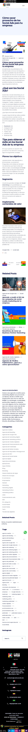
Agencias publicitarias (9, 327)
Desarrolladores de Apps (10, 473)
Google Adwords (16, 591)
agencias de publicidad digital (10, 577)
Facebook (7, 126)
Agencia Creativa (7, 430)
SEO (3, 499)
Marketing (5, 485)
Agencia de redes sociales (9, 563)
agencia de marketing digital (11, 437)
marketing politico (7, 492)
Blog (20, 327)
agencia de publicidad (8, 561)
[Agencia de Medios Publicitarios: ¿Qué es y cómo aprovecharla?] (14, 345)
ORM (3, 495)
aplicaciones (6, 463)
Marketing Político (8, 490)
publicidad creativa (17, 613)
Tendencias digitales (8, 329)
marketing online (6, 596)
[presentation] (3, 667)
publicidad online (6, 615)
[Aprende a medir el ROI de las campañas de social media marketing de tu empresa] (14, 284)
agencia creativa (6, 533)
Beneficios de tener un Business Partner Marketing (13, 332)
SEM (15, 617)
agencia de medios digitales (9, 554)
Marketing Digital (7, 487)
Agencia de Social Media (9, 456)
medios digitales (6, 603)
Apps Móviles (6, 466)
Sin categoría (6, 502)
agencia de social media (8, 568)
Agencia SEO (5, 582)
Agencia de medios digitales (10, 357)
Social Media (6, 504)
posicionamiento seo (7, 608)
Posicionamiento (6, 606)
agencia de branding (7, 535)
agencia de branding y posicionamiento (8, 539)
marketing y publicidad (8, 601)
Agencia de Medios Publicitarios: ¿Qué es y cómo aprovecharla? (12, 362)
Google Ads (5, 249)
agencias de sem (6, 580)
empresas (5, 591)
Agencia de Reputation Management (13, 451)
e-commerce (16, 589)
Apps (14, 582)
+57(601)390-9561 (11, 2)
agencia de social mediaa (9, 570)
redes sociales (6, 617)
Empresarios (6, 480)
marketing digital (16, 594)
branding (4, 584)
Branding (5, 471)
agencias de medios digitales (10, 575)
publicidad (5, 613)
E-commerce (6, 478)
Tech (3, 509)
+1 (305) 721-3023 (11, 0)
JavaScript (5, 594)
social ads (16, 249)
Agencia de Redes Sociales (10, 449)
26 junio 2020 (8, 56)
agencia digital (6, 458)
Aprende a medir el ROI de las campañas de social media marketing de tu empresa (13, 300)
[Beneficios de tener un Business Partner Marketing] (14, 315)
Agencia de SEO (7, 454)
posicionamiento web (8, 610)
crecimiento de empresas (9, 587)
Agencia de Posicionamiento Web (11, 559)
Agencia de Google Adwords (10, 545)
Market (4, 483)
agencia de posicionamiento (9, 556)
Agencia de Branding (8, 432)
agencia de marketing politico (10, 552)
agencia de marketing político (11, 439)
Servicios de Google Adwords (10, 622)
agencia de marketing (8, 547)
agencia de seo (6, 566)
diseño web (5, 589)
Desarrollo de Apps (8, 475)
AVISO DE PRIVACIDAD (10, 717)
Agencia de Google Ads (8, 58)
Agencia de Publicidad (9, 446)
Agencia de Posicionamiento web (12, 444)
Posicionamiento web (8, 497)
